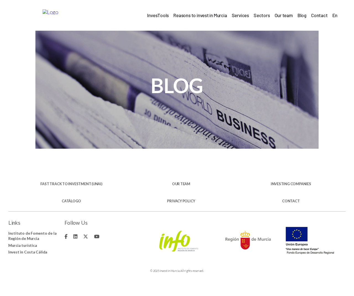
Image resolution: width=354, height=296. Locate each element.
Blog (302, 15)
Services (240, 15)
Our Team (181, 184)
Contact (319, 15)
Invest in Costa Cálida (27, 252)
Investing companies (291, 184)
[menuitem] (335, 15)
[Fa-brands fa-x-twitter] (85, 236)
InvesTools (158, 15)
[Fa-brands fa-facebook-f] (65, 236)
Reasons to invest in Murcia (200, 15)
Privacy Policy (181, 201)
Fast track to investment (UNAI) (71, 184)
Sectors (262, 15)
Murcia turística (22, 245)
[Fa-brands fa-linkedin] (75, 236)
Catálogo (71, 201)
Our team (284, 15)
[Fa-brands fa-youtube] (96, 236)
